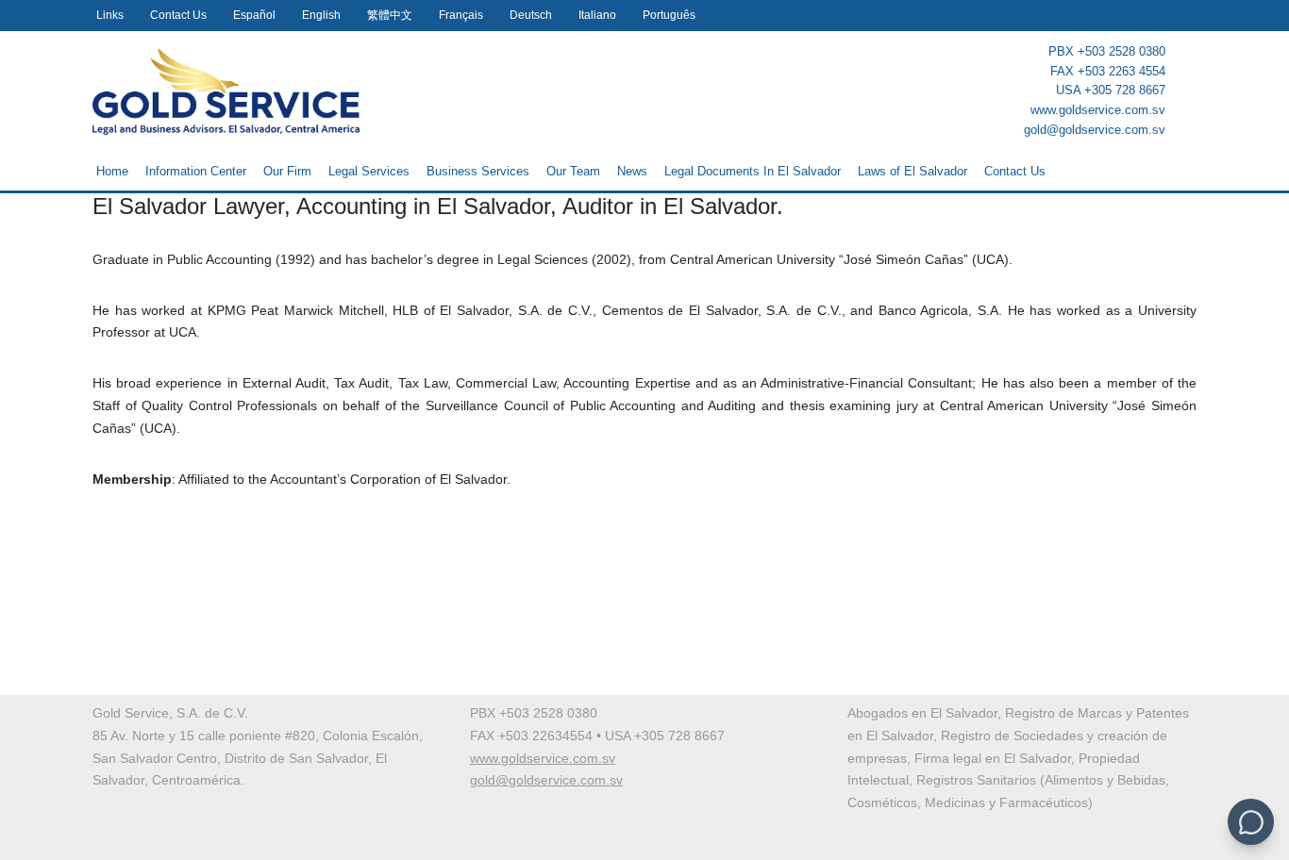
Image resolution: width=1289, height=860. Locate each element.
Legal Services (369, 171)
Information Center (195, 171)
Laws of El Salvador (912, 171)
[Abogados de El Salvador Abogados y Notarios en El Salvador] (226, 91)
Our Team (573, 171)
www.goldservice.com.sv (1097, 110)
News (632, 171)
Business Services (478, 171)
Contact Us (178, 15)
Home (112, 171)
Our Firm (287, 171)
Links (110, 15)
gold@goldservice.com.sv (1094, 130)
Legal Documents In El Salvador (752, 171)
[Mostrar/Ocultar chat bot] (1251, 822)
